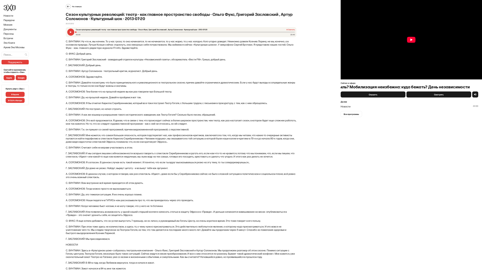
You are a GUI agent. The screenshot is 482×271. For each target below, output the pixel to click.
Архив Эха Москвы (14, 47)
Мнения (8, 24)
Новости (8, 15)
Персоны (9, 33)
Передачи (9, 20)
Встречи (8, 38)
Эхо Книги (9, 42)
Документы (10, 29)
